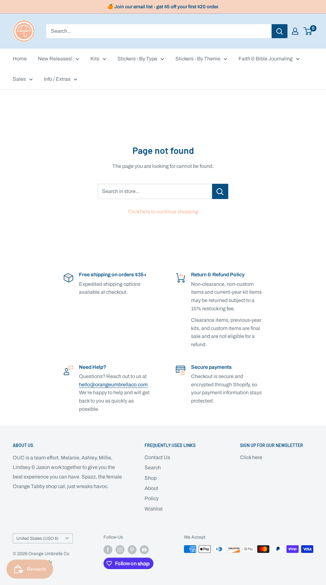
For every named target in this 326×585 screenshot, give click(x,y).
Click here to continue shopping (163, 211)
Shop (151, 478)
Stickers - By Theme (197, 58)
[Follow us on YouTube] (144, 549)
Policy (152, 498)
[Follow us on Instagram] (120, 549)
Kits (94, 58)
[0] (308, 31)
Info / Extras (57, 79)
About (151, 488)
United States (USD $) (37, 538)
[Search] (279, 31)
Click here (251, 457)
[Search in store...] (220, 191)
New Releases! (55, 58)
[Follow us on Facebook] (107, 549)
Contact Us (157, 457)
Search (153, 467)
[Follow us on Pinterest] (132, 549)
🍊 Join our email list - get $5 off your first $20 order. (163, 6)
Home (20, 58)
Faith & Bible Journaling (265, 58)
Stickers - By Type (137, 58)
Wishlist (154, 509)
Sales (19, 79)
